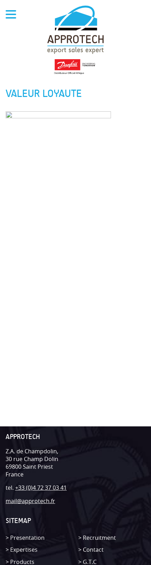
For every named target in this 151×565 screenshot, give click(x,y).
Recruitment (99, 538)
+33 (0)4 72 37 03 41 (41, 487)
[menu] (11, 15)
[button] (2, 8)
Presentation (27, 538)
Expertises (24, 549)
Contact (93, 549)
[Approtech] (75, 31)
